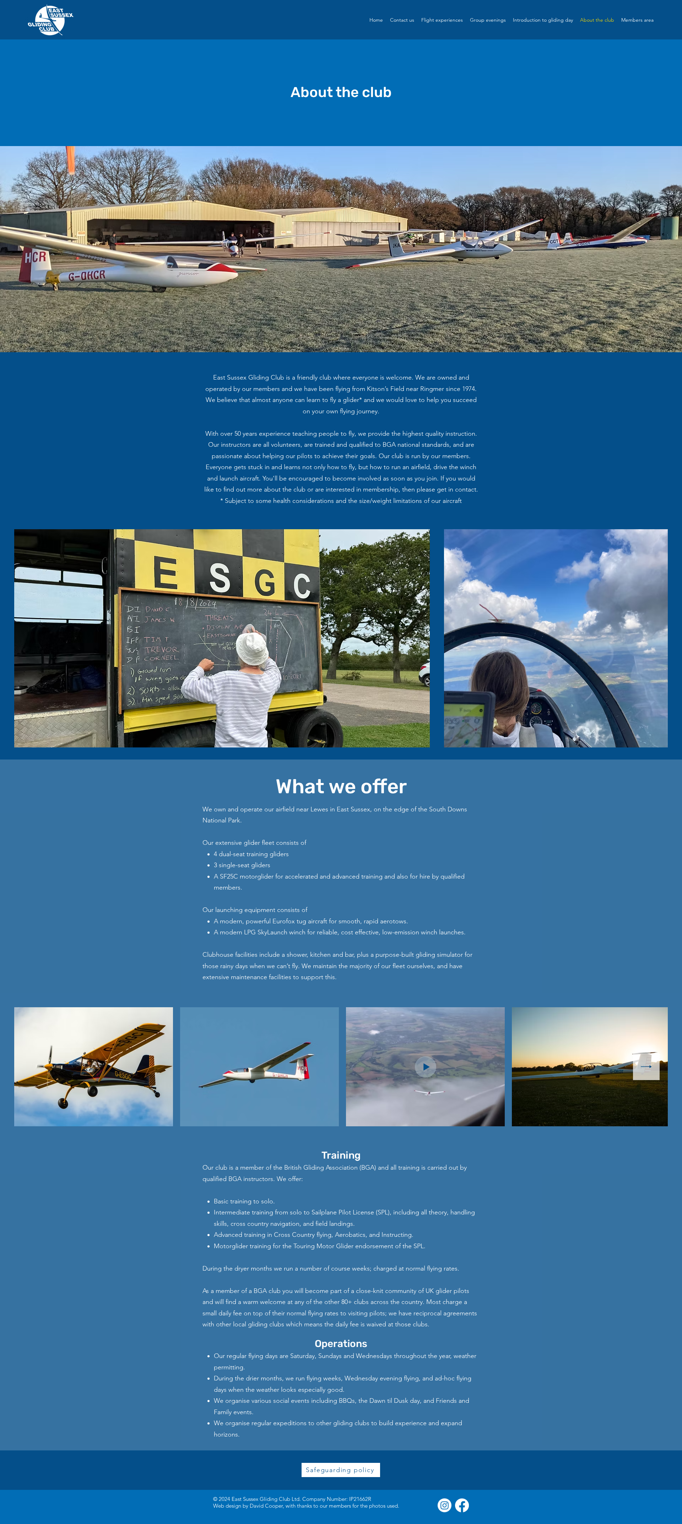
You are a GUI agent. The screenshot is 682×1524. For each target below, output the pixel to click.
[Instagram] (444, 1505)
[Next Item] (646, 1066)
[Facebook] (462, 1505)
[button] (637, 20)
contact (465, 489)
